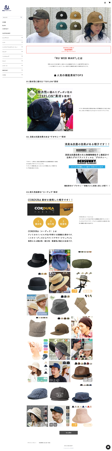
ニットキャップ (5, 56)
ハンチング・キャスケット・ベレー (10, 47)
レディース (4, 65)
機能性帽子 (5, 70)
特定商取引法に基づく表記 (44, 442)
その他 (4, 75)
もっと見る (68, 432)
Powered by (67, 448)
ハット (3, 42)
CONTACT (5, 29)
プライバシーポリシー (32, 442)
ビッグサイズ (5, 37)
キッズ (3, 61)
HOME (4, 22)
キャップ (4, 51)
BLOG (4, 25)
